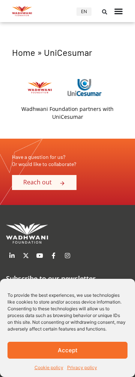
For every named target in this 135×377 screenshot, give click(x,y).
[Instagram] (68, 256)
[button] (104, 12)
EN (84, 11)
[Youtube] (40, 256)
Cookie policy (48, 367)
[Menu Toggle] (118, 11)
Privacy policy (82, 367)
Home (23, 52)
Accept (68, 350)
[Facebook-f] (54, 256)
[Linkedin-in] (12, 256)
